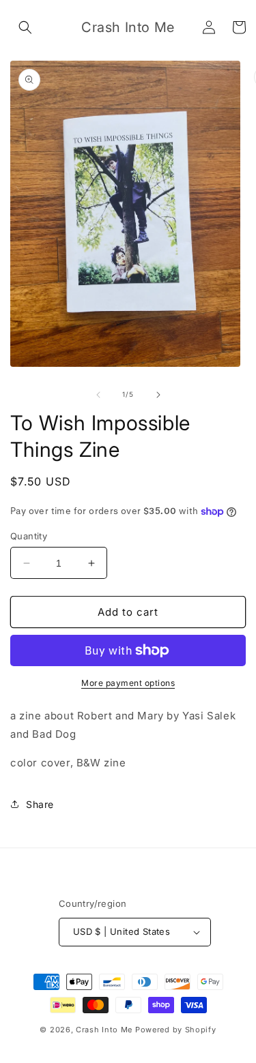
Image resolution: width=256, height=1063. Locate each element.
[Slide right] (158, 395)
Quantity (28, 535)
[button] (25, 27)
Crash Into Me (104, 1029)
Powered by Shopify (175, 1029)
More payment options (128, 683)
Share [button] (40, 804)
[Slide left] (98, 395)
